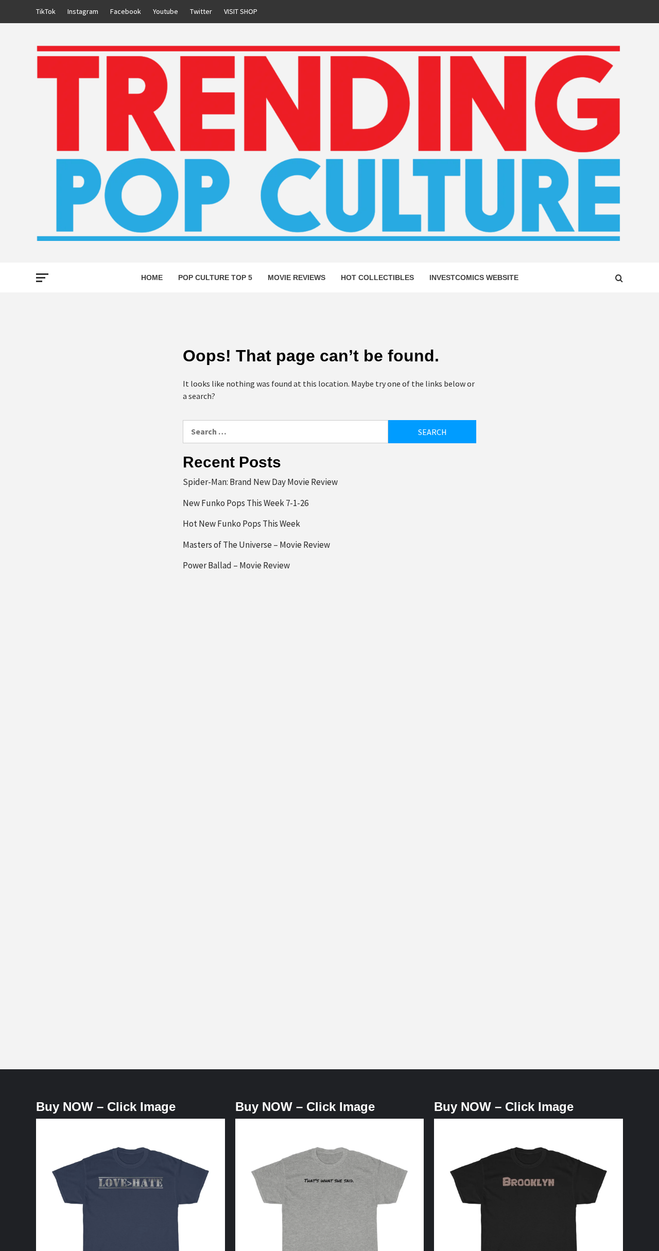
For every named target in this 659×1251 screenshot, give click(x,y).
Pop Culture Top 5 (215, 277)
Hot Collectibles (377, 277)
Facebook (125, 11)
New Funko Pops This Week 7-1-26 (245, 503)
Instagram (82, 11)
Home (152, 277)
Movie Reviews (296, 277)
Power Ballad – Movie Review (236, 565)
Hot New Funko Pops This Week (241, 523)
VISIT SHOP (240, 11)
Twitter (201, 11)
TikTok (46, 11)
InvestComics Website (473, 277)
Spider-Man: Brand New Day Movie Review (260, 482)
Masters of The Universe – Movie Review (256, 544)
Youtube (165, 11)
